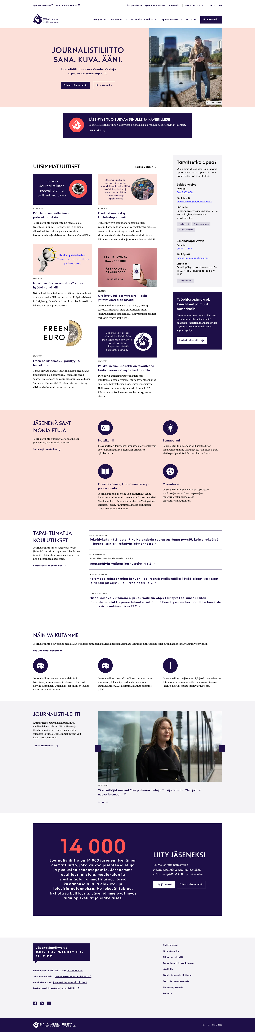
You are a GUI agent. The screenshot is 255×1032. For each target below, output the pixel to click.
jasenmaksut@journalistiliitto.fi (73, 977)
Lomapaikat (171, 440)
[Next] (222, 748)
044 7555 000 (185, 192)
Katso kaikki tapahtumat (47, 566)
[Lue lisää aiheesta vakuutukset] (170, 478)
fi (211, 5)
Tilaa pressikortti (134, 5)
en (220, 5)
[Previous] (98, 748)
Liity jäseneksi (211, 19)
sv (215, 5)
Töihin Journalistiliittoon (177, 975)
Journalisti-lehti (43, 746)
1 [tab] (99, 802)
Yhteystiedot (173, 5)
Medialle (168, 969)
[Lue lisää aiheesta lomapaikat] (170, 434)
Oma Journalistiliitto (66, 5)
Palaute (167, 994)
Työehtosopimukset (155, 5)
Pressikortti (106, 440)
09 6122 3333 (184, 249)
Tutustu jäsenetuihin (75, 85)
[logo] (46, 24)
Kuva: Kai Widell (214, 102)
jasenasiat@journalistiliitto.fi (193, 258)
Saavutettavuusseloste (176, 981)
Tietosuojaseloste (173, 987)
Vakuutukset (171, 484)
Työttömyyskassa (42, 5)
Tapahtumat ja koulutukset (178, 963)
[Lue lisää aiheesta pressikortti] (105, 434)
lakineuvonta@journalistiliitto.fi (194, 202)
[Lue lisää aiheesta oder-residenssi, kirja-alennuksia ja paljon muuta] (105, 478)
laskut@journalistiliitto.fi (65, 988)
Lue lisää (95, 131)
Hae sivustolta (192, 5)
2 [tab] (103, 802)
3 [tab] (107, 802)
